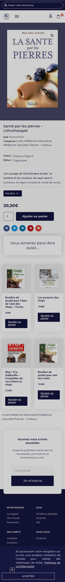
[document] (32, 291)
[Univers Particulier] (12, 570)
